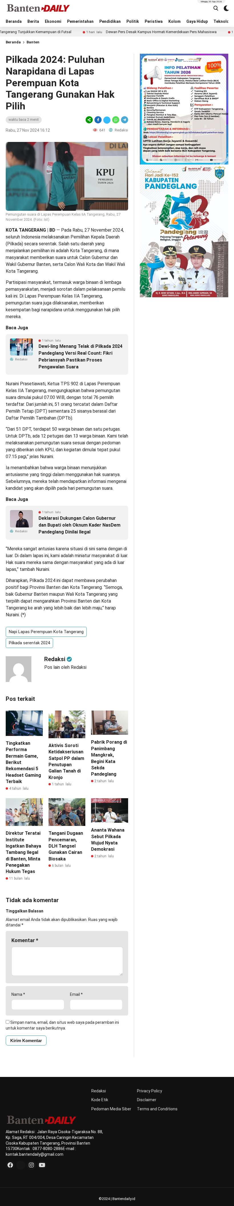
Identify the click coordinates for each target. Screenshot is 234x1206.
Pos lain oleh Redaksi (65, 667)
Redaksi (98, 1091)
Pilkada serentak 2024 (29, 642)
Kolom (174, 21)
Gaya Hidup (197, 21)
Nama (18, 994)
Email (76, 994)
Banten (33, 42)
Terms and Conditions (157, 1109)
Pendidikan (110, 21)
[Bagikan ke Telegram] (124, 120)
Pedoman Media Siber (111, 1109)
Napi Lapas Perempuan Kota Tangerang (46, 631)
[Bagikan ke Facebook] (98, 120)
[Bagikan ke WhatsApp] (115, 120)
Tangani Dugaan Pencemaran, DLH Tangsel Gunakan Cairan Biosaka (66, 846)
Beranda (14, 21)
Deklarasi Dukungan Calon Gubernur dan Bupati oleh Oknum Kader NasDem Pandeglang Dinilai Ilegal (79, 525)
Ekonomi (53, 21)
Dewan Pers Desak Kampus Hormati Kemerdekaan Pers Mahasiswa (139, 32)
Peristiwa (154, 21)
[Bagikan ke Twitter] (106, 120)
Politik (132, 21)
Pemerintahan (80, 21)
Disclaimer (146, 1099)
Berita (33, 21)
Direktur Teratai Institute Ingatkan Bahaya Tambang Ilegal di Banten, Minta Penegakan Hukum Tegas (23, 852)
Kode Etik (99, 1099)
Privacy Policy (149, 1091)
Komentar (24, 940)
